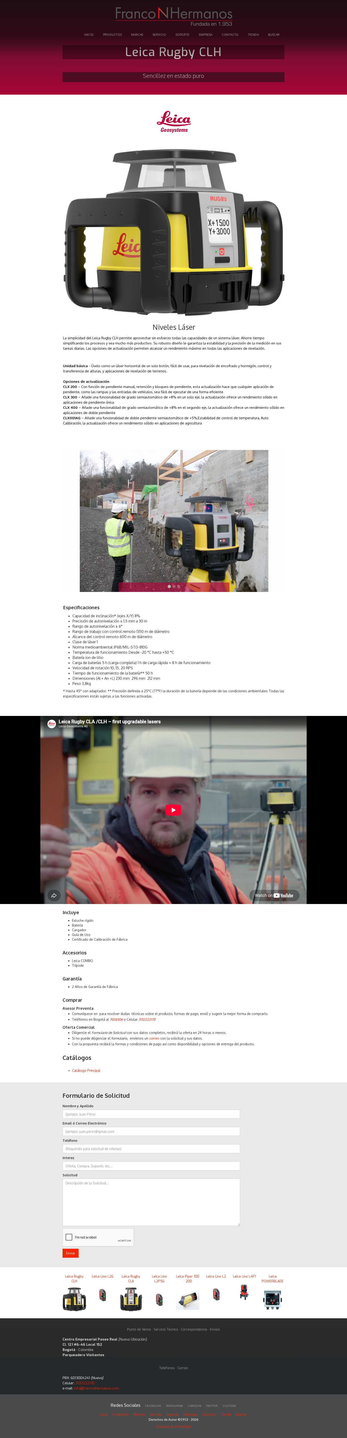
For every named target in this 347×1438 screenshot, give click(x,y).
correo (154, 1038)
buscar (274, 34)
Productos (121, 1414)
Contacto (230, 34)
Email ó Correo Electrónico (84, 1123)
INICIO (89, 34)
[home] (173, 17)
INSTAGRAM (174, 1405)
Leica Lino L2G (103, 1276)
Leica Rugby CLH (74, 1279)
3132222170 (84, 1383)
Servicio (159, 34)
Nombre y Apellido (78, 1106)
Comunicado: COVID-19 (173, 42)
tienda (253, 34)
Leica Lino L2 (216, 1276)
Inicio (104, 1414)
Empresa (205, 34)
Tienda (226, 1414)
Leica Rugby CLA (131, 1279)
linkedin (194, 1405)
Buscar (241, 1414)
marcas (137, 34)
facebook (153, 1405)
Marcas (139, 1414)
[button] (72, 521)
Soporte (172, 1414)
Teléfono (70, 1140)
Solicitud (70, 1175)
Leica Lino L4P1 (244, 1276)
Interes (68, 1158)
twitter (212, 1405)
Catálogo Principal (86, 1070)
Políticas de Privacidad (173, 1427)
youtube (229, 1405)
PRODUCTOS (112, 34)
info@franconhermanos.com (96, 1388)
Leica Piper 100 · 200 (187, 1279)
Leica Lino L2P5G (159, 1279)
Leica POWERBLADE (273, 1279)
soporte (183, 34)
